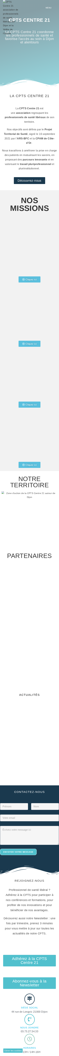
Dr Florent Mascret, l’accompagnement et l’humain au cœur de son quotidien (29, 712)
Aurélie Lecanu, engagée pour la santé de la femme (44, 734)
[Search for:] (54, 8)
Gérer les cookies (13, 1050)
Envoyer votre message (18, 852)
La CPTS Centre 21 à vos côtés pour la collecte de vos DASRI (16, 734)
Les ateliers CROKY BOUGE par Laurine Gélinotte (14, 761)
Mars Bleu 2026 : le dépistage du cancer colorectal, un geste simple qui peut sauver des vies (45, 754)
